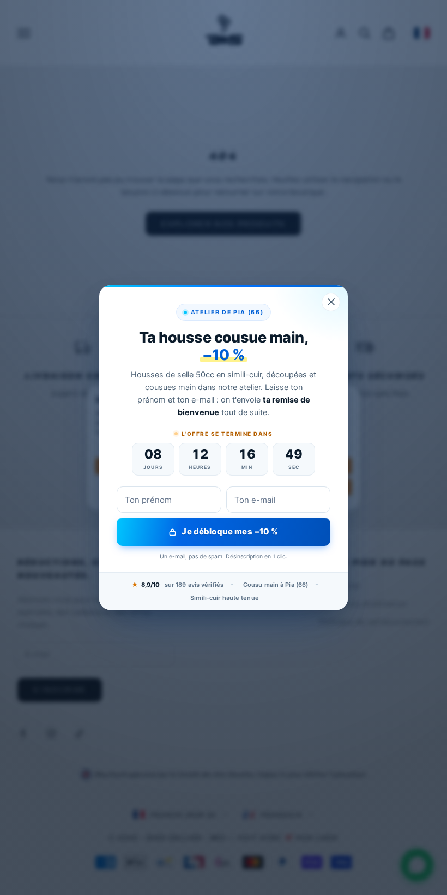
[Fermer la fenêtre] (331, 302)
